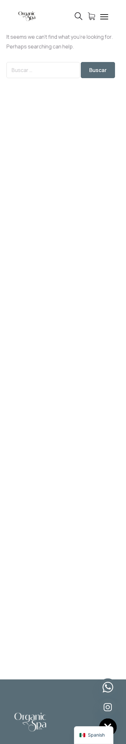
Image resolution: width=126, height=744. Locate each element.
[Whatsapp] (108, 687)
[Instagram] (108, 707)
